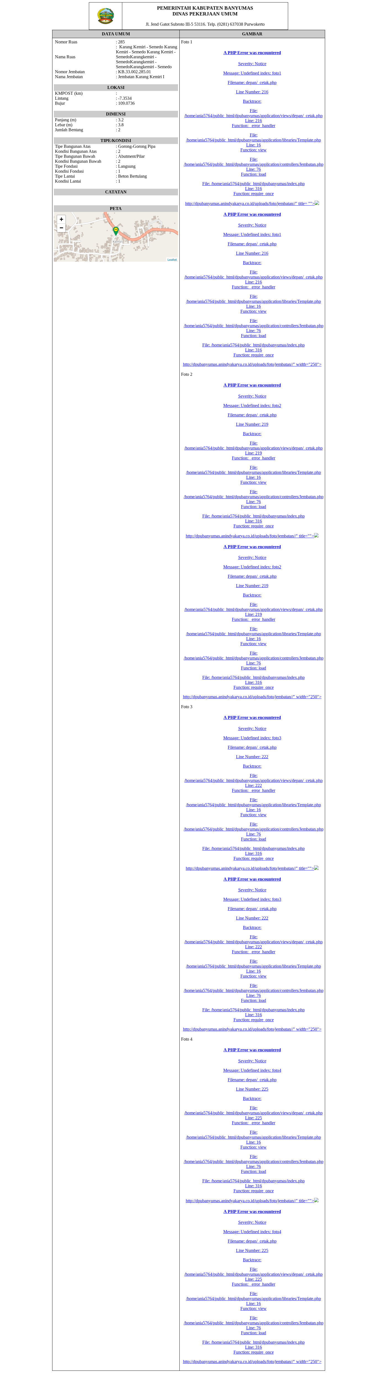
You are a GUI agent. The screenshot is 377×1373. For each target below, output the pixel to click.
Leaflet (172, 259)
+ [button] (61, 219)
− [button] (61, 227)
